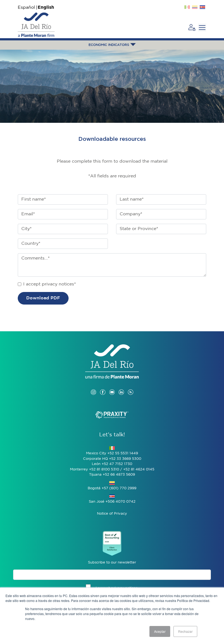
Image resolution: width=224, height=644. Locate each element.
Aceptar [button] (160, 631)
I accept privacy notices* (49, 284)
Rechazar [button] (185, 631)
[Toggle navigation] (202, 27)
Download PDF (43, 298)
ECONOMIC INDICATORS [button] (109, 44)
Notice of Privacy (112, 513)
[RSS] (130, 386)
